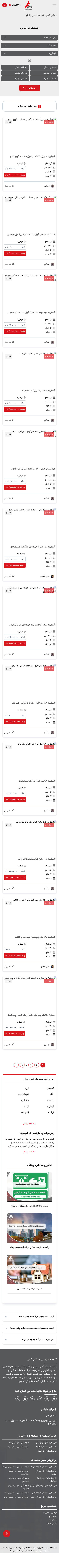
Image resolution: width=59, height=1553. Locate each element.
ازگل (52, 1094)
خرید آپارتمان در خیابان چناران (46, 1473)
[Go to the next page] (22, 1065)
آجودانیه (25, 1112)
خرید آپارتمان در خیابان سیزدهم (18, 1480)
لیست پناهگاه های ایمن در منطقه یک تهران (29, 1206)
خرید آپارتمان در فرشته (19, 1442)
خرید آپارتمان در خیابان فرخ (16, 1497)
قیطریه (41, 15)
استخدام (53, 1516)
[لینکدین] (46, 1398)
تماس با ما (52, 1523)
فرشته (51, 1112)
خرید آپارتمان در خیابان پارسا (16, 1466)
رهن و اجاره (49, 122)
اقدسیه (50, 1100)
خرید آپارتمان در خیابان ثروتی (43, 1485)
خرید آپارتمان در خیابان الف (16, 1492)
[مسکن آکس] (28, 5)
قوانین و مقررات (50, 1512)
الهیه (26, 1106)
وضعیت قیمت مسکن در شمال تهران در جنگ (29, 1247)
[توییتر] (17, 1398)
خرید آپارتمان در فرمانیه (18, 1446)
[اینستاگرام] (32, 1398)
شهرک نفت (23, 1094)
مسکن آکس (51, 15)
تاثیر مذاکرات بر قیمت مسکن (29, 1288)
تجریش (50, 1088)
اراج (27, 1088)
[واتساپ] (39, 1398)
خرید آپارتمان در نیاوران (46, 1442)
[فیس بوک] (25, 1398)
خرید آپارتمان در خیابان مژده (44, 1466)
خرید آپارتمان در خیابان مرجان (18, 1487)
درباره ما (53, 1520)
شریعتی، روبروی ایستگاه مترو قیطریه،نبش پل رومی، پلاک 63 (31, 1422)
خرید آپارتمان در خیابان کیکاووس (18, 1473)
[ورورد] (4, 5)
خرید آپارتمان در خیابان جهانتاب (46, 1480)
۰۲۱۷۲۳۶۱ (51, 1416)
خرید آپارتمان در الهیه (47, 1451)
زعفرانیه (25, 1100)
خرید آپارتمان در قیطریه (46, 1446)
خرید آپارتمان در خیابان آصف (44, 1497)
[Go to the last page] (16, 1065)
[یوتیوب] (54, 1398)
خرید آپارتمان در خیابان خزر (44, 1492)
